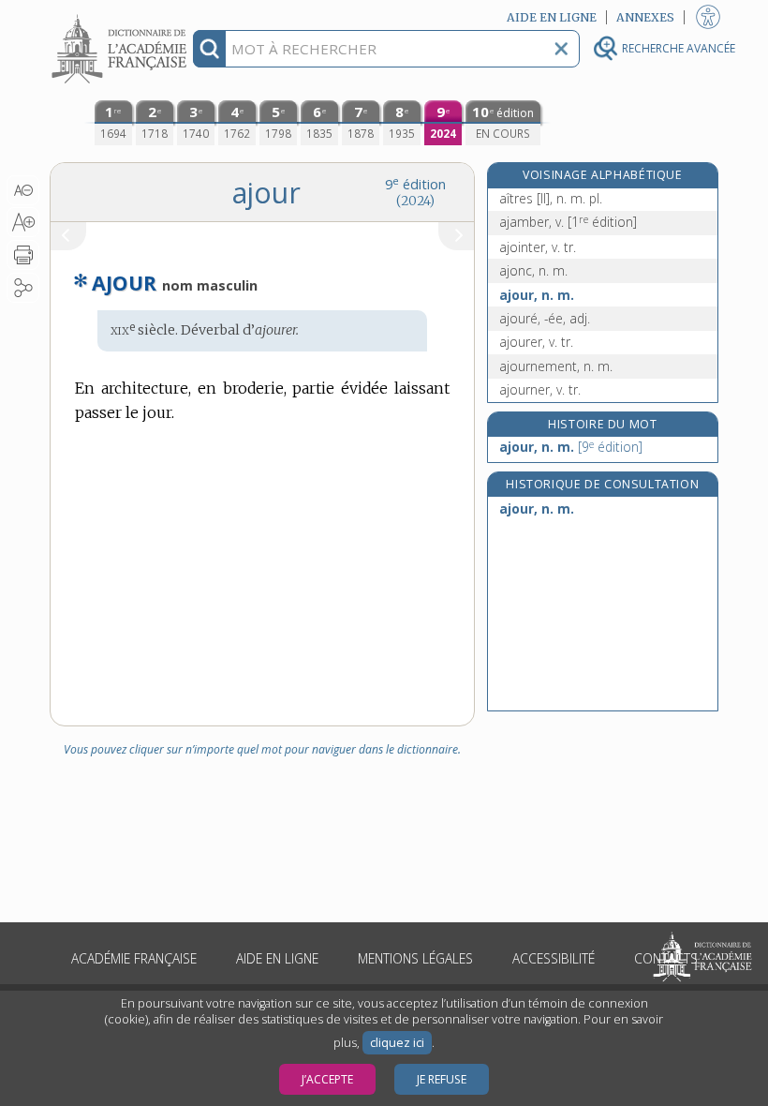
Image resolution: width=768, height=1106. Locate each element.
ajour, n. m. (536, 295)
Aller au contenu (122, 16)
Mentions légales (415, 958)
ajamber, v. (568, 222)
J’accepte (327, 1079)
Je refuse (441, 1079)
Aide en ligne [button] (552, 17)
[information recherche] (209, 48)
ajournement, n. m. (556, 366)
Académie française (134, 958)
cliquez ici (397, 1043)
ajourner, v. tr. (540, 389)
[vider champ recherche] (561, 48)
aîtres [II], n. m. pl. (550, 198)
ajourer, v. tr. (536, 342)
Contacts (666, 958)
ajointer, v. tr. (537, 247)
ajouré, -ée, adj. (544, 318)
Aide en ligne (277, 958)
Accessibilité (553, 958)
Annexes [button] (645, 17)
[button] (23, 190)
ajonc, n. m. (533, 270)
